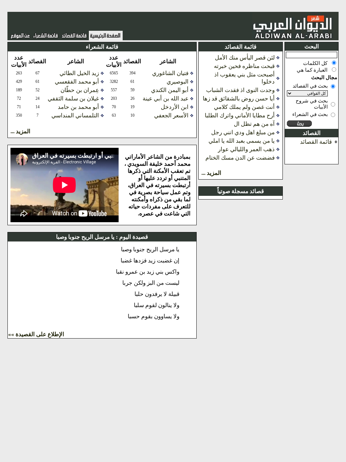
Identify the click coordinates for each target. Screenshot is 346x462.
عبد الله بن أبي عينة (166, 98)
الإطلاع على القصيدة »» (36, 334)
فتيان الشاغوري (170, 73)
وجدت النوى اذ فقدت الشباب (240, 90)
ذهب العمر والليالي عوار (246, 149)
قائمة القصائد (316, 142)
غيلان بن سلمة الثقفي (73, 98)
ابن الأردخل (175, 107)
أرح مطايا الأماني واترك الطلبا (240, 115)
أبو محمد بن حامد (78, 107)
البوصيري (178, 81)
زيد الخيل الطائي (79, 73)
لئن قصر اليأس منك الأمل (245, 57)
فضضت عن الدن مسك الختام (240, 158)
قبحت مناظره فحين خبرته (244, 66)
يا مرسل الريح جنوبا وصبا (85, 237)
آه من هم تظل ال (254, 124)
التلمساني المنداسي (75, 115)
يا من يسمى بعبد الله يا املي (241, 141)
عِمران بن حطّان (79, 90)
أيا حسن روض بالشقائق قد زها (239, 98)
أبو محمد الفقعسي (77, 81)
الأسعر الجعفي (171, 115)
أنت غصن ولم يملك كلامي (244, 107)
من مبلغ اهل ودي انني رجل (243, 132)
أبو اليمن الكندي (170, 90)
